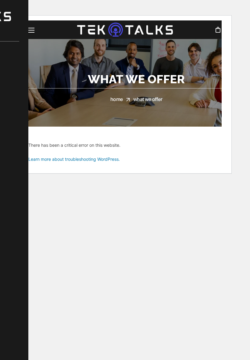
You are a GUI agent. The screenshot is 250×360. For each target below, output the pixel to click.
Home (116, 99)
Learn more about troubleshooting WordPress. (74, 159)
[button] (218, 29)
